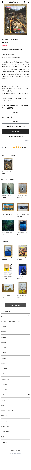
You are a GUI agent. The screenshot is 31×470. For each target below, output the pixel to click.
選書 (2, 437)
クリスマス (4, 389)
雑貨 (2, 405)
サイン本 (3, 374)
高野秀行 (3, 332)
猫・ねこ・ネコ (5, 379)
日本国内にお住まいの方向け (15, 136)
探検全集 (3, 358)
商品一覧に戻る (15, 305)
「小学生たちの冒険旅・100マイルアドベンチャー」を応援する (15, 106)
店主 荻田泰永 (5, 426)
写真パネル (4, 416)
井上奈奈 (3, 326)
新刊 (2, 316)
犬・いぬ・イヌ (5, 384)
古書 (2, 395)
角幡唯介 (3, 337)
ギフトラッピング (7, 117)
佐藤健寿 (3, 353)
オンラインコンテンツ (7, 410)
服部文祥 (3, 342)
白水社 (3, 363)
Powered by (13, 453)
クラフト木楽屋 (5, 431)
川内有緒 (3, 347)
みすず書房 (4, 368)
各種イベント (4, 442)
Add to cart (15, 131)
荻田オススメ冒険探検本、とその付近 (11, 321)
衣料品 (3, 400)
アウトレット (4, 421)
